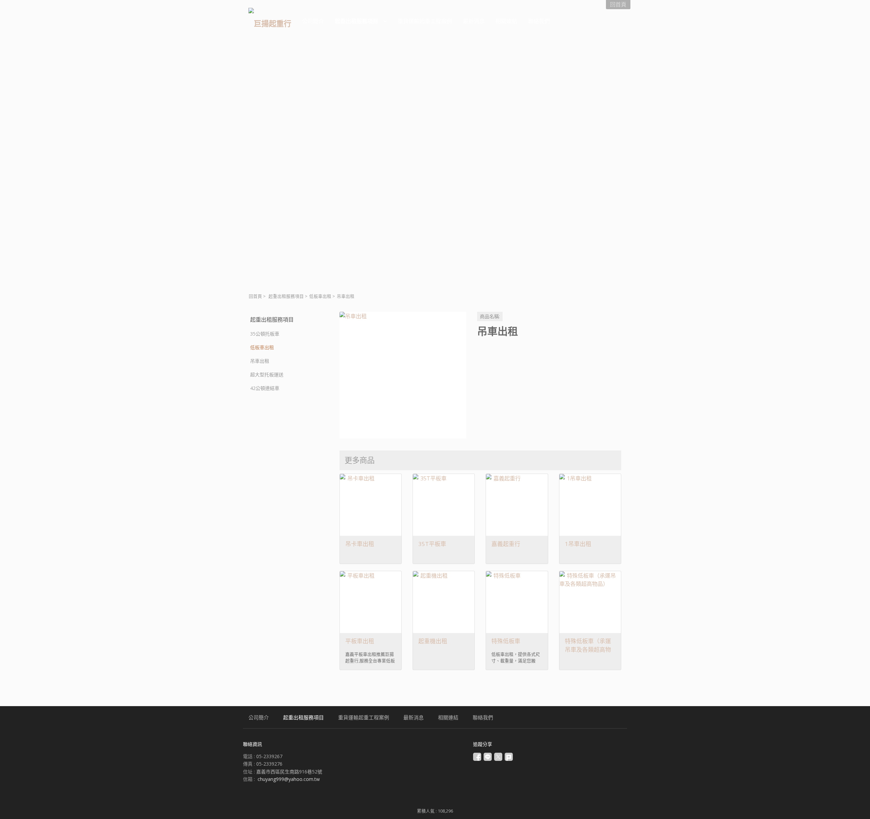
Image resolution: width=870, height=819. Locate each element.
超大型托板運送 (266, 374)
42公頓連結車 (264, 388)
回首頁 (255, 296)
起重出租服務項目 (286, 296)
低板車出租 (320, 296)
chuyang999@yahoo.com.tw (289, 779)
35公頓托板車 (264, 333)
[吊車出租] (403, 375)
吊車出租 (259, 361)
